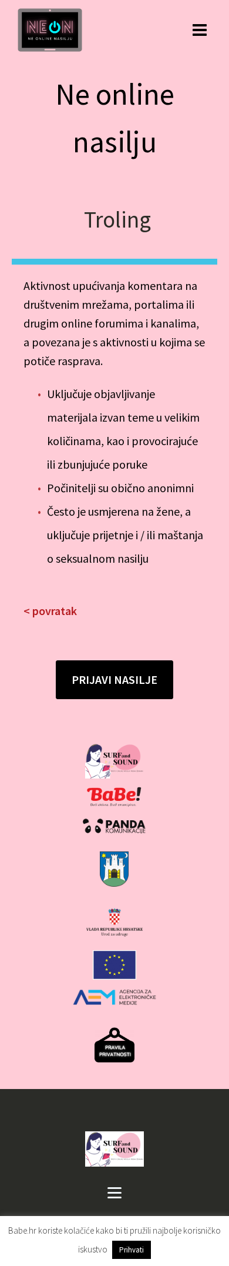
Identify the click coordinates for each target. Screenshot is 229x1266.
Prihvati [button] (131, 1250)
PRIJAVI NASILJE (114, 679)
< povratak (50, 610)
